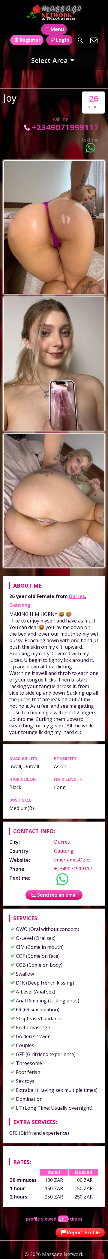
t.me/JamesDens (72, 859)
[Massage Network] (54, 12)
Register (30, 40)
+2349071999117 (65, 127)
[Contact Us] (93, 40)
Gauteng (20, 605)
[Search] (80, 40)
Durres (77, 596)
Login (62, 40)
